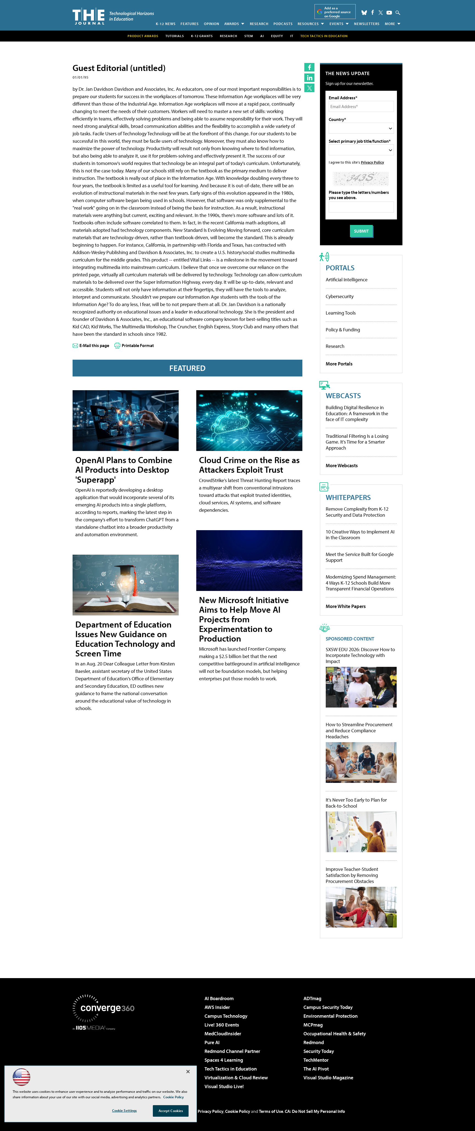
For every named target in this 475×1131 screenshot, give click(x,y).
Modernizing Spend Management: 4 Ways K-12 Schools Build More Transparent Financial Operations (361, 583)
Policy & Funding (343, 329)
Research (259, 23)
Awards (231, 23)
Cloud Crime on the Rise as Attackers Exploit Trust (249, 464)
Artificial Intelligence (347, 279)
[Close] (188, 1072)
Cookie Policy (237, 1111)
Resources (308, 23)
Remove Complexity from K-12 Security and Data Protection (357, 512)
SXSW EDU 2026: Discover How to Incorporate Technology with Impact (360, 655)
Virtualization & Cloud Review (236, 1077)
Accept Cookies (171, 1110)
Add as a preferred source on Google (337, 12)
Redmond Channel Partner (232, 1051)
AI (262, 36)
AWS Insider (217, 1007)
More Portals (339, 364)
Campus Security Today (328, 1007)
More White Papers (346, 606)
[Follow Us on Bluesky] (364, 12)
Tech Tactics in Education (231, 1069)
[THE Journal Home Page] (113, 16)
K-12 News (166, 23)
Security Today (318, 1051)
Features (190, 23)
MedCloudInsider (223, 1033)
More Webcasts (342, 465)
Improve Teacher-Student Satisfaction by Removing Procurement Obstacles (352, 875)
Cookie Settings (124, 1110)
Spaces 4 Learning (224, 1060)
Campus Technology (226, 1016)
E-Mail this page (94, 345)
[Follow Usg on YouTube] (389, 12)
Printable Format (138, 345)
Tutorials (174, 36)
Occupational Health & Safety (334, 1033)
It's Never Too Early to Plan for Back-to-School (356, 803)
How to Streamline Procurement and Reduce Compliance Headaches (359, 730)
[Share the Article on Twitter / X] (309, 87)
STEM (248, 36)
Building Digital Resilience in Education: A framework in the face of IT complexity (357, 413)
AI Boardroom (219, 998)
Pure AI (212, 1042)
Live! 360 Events (222, 1025)
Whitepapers (348, 497)
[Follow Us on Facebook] (372, 12)
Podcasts (283, 23)
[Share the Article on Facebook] (309, 67)
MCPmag (313, 1025)
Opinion (211, 23)
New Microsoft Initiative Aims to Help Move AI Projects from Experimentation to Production (244, 619)
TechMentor (315, 1060)
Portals (340, 267)
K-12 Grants (202, 36)
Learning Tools (341, 313)
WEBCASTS (343, 395)
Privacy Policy (372, 162)
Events (337, 23)
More (390, 23)
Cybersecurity (340, 296)
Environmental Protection (330, 1016)
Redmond (313, 1042)
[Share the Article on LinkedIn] (309, 77)
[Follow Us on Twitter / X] (381, 12)
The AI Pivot (316, 1069)
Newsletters (367, 23)
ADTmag (312, 998)
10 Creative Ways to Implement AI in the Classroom (360, 535)
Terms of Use (271, 1111)
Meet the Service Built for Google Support (360, 557)
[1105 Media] (106, 1058)
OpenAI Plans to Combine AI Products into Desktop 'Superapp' (123, 469)
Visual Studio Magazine (328, 1077)
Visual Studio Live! (224, 1086)
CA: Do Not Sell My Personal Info (315, 1111)
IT (291, 36)
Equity (277, 36)
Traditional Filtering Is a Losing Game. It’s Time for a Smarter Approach (357, 442)
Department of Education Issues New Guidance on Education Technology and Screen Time (125, 639)
